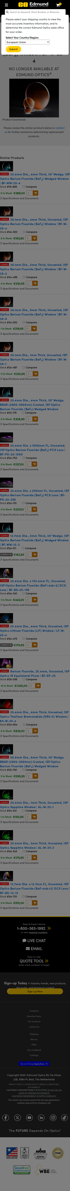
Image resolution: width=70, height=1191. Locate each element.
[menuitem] (7, 4)
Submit (13, 49)
